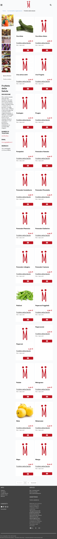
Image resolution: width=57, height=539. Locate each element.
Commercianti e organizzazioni (14, 10)
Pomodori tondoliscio (24, 190)
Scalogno (19, 113)
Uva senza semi (22, 75)
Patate (18, 382)
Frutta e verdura (7, 79)
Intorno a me (4, 495)
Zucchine (19, 36)
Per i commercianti (34, 490)
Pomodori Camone (42, 267)
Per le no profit (33, 492)
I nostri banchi (4, 493)
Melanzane (39, 421)
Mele (18, 421)
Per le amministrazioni (35, 493)
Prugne (38, 113)
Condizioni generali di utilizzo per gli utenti (34, 537)
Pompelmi (20, 151)
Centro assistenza (34, 500)
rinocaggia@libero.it (7, 142)
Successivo (33, 482)
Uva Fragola (39, 75)
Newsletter (3, 509)
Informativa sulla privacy (19, 537)
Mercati (3, 496)
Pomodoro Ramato (42, 151)
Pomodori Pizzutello (42, 190)
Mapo (18, 459)
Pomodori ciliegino (23, 267)
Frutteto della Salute (23, 43)
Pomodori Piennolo (23, 228)
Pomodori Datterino (42, 228)
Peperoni (19, 344)
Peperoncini (39, 327)
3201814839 (5, 136)
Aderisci (3, 490)
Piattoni (19, 305)
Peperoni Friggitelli (42, 305)
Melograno (39, 382)
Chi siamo (3, 492)
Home (4, 10)
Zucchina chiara (41, 36)
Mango (37, 459)
